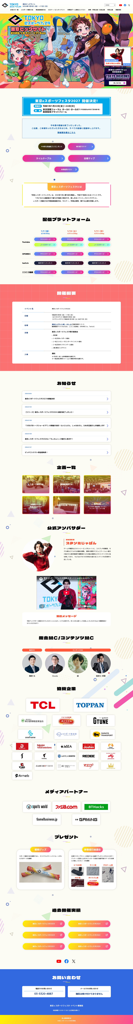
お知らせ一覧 (14, 10)
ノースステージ (45, 245)
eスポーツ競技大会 (27, 10)
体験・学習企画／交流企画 (96, 10)
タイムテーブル (43, 158)
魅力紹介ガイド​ (81, 147)
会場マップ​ (89, 158)
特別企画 (110, 10)
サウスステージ (45, 239)
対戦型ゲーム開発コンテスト (76, 10)
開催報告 (118, 10)
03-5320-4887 (43, 993)
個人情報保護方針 (66, 1018)
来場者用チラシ (66, 169)
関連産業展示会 (41, 10)
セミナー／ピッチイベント (56, 10)
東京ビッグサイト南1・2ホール (61, 324)
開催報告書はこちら (66, 132)
